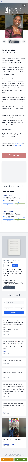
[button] (14, 427)
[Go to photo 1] (9, 435)
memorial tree (19, 143)
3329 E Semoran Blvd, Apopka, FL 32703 (15, 202)
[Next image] (25, 427)
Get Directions (8, 204)
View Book (7, 265)
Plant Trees (19, 204)
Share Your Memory (9, 287)
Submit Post (14, 312)
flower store (18, 145)
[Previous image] (3, 427)
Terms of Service (18, 455)
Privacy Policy (10, 455)
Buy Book (15, 265)
